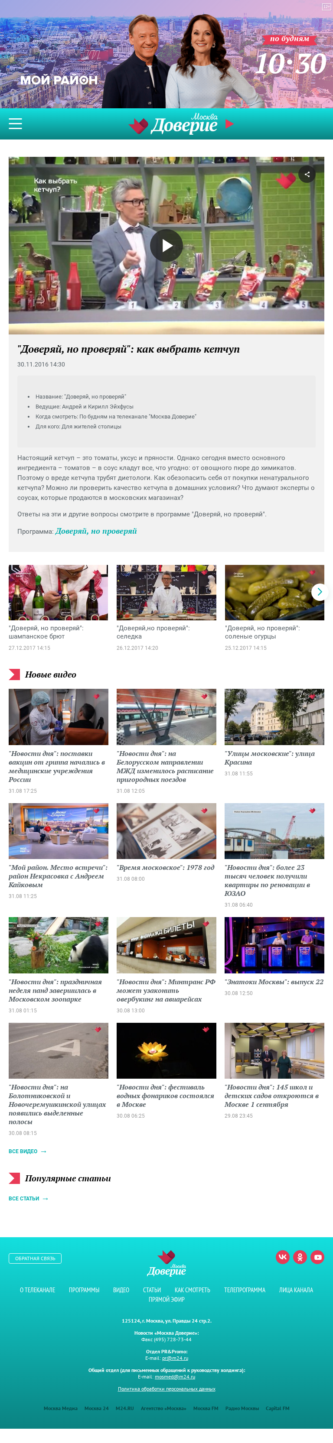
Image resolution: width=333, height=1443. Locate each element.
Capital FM (278, 1408)
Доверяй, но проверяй (96, 530)
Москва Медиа (61, 1408)
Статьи (152, 1290)
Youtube (317, 1257)
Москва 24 (97, 1408)
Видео (121, 1290)
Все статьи (24, 1199)
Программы (84, 1290)
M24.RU (125, 1408)
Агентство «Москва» (163, 1408)
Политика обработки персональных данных (166, 1388)
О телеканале (37, 1290)
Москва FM (206, 1408)
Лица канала (296, 1290)
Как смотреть (192, 1290)
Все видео (23, 1151)
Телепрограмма (244, 1290)
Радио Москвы (242, 1408)
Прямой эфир (167, 1299)
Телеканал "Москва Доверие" (173, 124)
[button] (320, 592)
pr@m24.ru (175, 1358)
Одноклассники (300, 1257)
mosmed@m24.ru (175, 1376)
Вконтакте (283, 1257)
